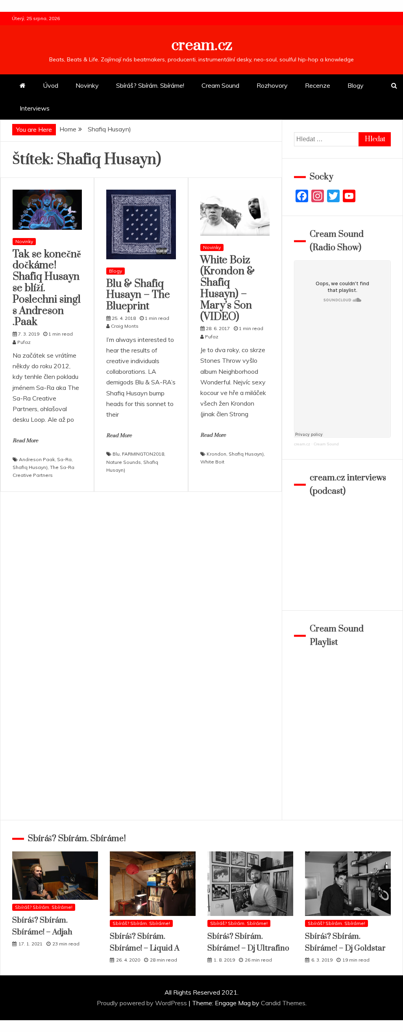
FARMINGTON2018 (143, 454)
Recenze (317, 85)
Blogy (356, 85)
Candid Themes (283, 1003)
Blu (116, 454)
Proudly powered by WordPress (143, 1003)
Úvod (50, 85)
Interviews (35, 108)
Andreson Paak (37, 459)
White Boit (212, 462)
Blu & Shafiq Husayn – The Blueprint (138, 295)
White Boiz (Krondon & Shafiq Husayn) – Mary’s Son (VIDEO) (227, 288)
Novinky (87, 85)
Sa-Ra (64, 459)
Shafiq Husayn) (30, 467)
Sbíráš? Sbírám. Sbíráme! (150, 85)
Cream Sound (220, 85)
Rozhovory (272, 85)
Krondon (216, 454)
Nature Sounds (123, 462)
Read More (25, 441)
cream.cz (201, 45)
